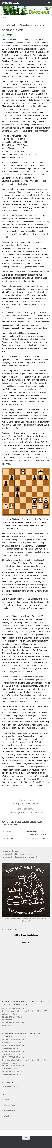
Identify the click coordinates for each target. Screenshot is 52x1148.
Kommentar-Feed (11, 1110)
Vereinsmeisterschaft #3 (11, 1069)
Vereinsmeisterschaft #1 (11, 1048)
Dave (44, 838)
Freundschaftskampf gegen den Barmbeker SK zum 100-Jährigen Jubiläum (25, 1012)
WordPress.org (10, 1116)
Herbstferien (7, 1020)
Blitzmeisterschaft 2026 (11, 1043)
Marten (9, 35)
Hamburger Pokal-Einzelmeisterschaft (17, 854)
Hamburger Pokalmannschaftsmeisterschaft (19, 857)
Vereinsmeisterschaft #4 (11, 1074)
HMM (4, 18)
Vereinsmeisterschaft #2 (11, 1054)
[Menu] (49, 3)
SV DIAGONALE (10, 3)
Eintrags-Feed (9, 1105)
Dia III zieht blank (8, 831)
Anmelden (8, 1099)
